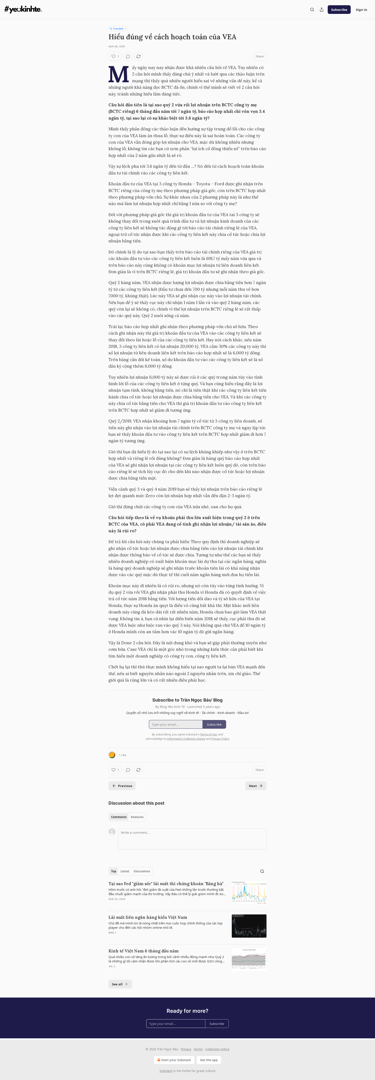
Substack (166, 1071)
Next (253, 786)
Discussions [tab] (142, 871)
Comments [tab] (119, 817)
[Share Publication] (321, 9)
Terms (198, 1049)
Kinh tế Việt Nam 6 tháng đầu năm (144, 950)
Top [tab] (113, 871)
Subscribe (339, 9)
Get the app (209, 1060)
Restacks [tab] (137, 817)
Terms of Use (208, 734)
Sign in (361, 9)
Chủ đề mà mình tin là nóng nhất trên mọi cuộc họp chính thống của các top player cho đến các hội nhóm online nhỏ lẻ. (165, 925)
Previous (125, 786)
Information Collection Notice (186, 739)
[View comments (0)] (128, 56)
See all (117, 984)
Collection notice (217, 1049)
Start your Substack (176, 1060)
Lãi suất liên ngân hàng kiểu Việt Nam (148, 917)
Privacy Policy (220, 739)
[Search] (312, 9)
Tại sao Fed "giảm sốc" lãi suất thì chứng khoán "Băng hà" (166, 883)
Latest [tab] (124, 871)
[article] (187, 894)
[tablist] (127, 817)
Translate (118, 28)
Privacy (186, 1049)
